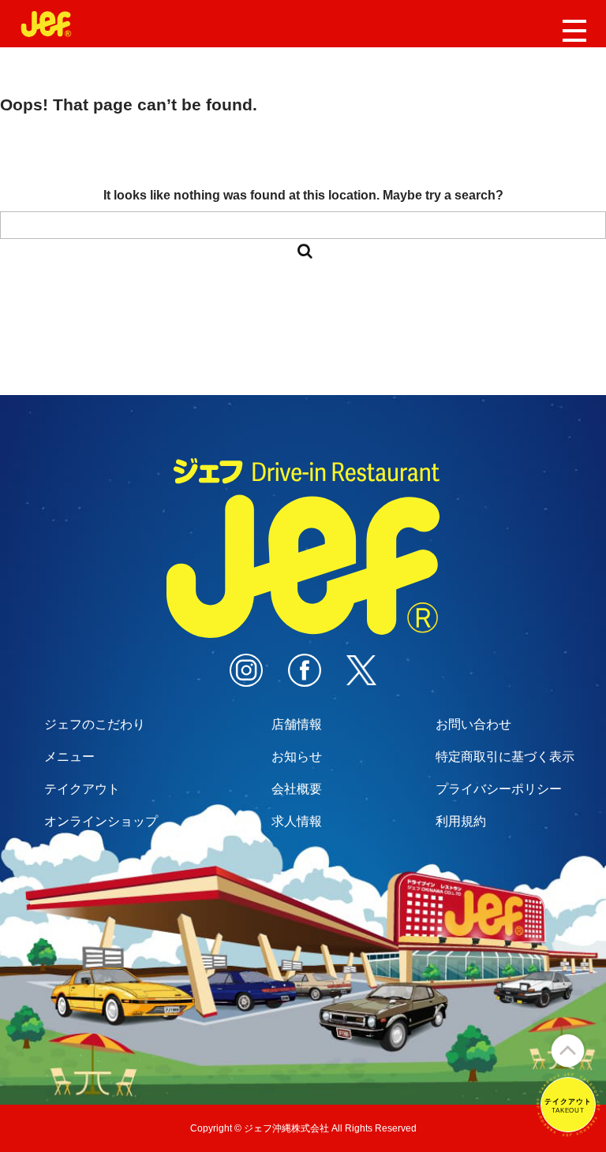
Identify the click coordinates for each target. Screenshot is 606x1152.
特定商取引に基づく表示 (505, 756)
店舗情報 (296, 724)
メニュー (69, 756)
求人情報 (296, 821)
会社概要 (296, 789)
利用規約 (461, 821)
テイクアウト (82, 789)
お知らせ (296, 756)
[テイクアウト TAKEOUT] (568, 1129)
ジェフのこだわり (94, 724)
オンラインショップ (101, 821)
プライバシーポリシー (499, 789)
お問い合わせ (473, 724)
